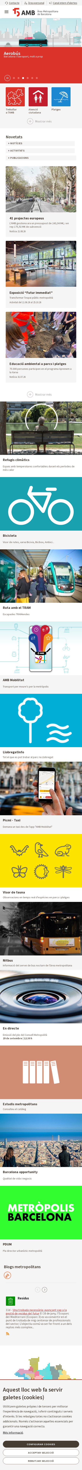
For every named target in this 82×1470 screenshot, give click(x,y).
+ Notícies (15, 143)
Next (44, 1290)
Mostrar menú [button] (6, 9)
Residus (23, 1298)
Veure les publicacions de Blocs (7, 1275)
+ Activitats (16, 150)
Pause (7, 78)
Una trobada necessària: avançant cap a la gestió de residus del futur (36, 1311)
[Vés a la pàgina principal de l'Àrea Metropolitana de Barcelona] (35, 12)
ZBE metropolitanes (23, 53)
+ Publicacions (18, 158)
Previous (37, 1290)
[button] (12, 3)
